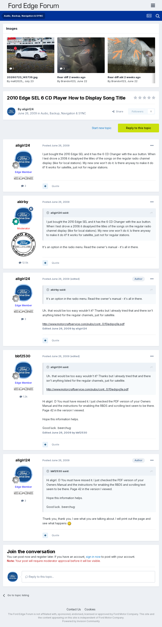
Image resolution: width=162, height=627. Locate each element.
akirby (22, 202)
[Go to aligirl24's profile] (11, 111)
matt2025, (17, 81)
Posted (56, 145)
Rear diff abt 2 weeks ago (124, 77)
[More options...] (152, 145)
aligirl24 (28, 109)
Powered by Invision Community (81, 621)
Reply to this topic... (41, 576)
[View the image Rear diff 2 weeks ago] (81, 55)
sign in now (93, 556)
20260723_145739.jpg (22, 77)
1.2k (24, 396)
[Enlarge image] (69, 523)
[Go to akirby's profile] (23, 216)
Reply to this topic (138, 128)
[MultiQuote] (45, 186)
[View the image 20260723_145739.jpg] (30, 55)
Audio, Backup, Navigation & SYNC (63, 113)
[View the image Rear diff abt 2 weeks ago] (131, 55)
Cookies (90, 609)
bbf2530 (22, 356)
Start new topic (101, 128)
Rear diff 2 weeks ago (71, 77)
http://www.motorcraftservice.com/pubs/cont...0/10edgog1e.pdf (83, 324)
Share (118, 111)
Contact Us (74, 609)
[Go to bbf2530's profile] (23, 370)
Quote (55, 186)
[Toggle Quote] (48, 212)
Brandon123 (68, 81)
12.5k (24, 262)
